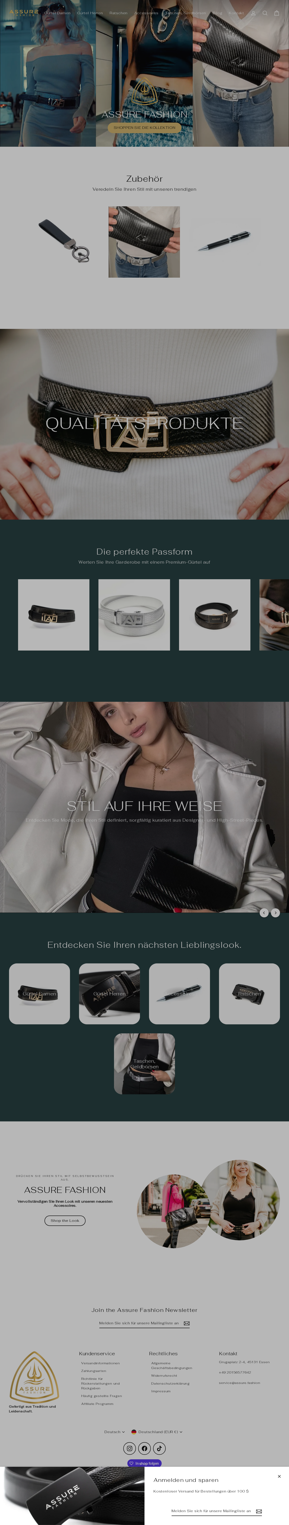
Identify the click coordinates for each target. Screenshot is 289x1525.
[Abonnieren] (258, 1511)
